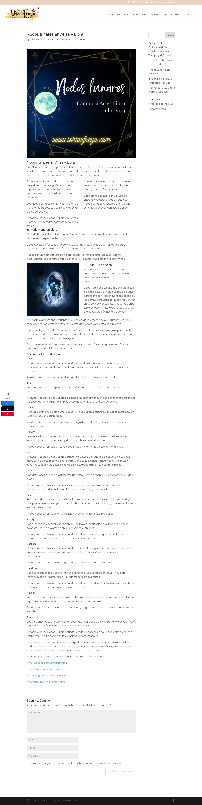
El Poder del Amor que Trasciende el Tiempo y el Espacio (160, 51)
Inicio (109, 15)
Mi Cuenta (136, 2)
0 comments (79, 40)
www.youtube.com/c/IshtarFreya (46, 682)
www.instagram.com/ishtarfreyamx (47, 675)
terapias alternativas (160, 104)
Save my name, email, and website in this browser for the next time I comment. (76, 763)
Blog (178, 15)
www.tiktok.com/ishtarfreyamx (44, 669)
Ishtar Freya (36, 40)
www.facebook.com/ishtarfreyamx (47, 663)
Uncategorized (63, 40)
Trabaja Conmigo (160, 15)
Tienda (160, 2)
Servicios (137, 15)
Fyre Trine (71, 800)
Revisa (145, 2)
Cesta (152, 2)
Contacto (191, 15)
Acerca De (122, 15)
